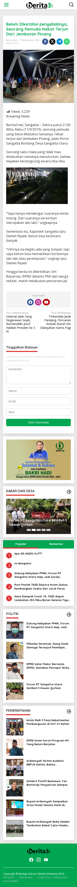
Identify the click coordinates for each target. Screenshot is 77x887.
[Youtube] (46, 302)
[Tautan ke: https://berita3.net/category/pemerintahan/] (69, 711)
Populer (20, 544)
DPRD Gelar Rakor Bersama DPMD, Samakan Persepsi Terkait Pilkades (48, 666)
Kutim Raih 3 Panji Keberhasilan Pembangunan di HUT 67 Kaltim (47, 721)
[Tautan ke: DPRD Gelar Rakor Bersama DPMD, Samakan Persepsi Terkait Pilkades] (14, 670)
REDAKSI (8, 877)
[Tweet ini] (52, 42)
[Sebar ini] (45, 42)
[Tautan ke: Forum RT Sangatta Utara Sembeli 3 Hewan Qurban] (14, 691)
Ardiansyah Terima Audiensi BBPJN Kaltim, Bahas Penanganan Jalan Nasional (45, 762)
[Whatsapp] (67, 42)
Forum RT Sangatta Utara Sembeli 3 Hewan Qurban (38, 522)
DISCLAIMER (10, 881)
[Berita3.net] (39, 5)
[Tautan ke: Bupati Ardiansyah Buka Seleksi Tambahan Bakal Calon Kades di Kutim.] (14, 828)
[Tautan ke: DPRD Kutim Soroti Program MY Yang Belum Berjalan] (14, 747)
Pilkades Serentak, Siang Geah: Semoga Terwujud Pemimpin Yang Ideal (47, 645)
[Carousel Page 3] (39, 530)
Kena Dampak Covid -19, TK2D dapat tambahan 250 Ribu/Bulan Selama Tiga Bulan (41, 598)
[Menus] (6, 4)
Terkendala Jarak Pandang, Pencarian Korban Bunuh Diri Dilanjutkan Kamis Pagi (55, 320)
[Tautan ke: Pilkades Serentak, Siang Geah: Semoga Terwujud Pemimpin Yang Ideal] (14, 650)
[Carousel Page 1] (29, 530)
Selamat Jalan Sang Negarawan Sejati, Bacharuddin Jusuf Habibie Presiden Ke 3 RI (20, 322)
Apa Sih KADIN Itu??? (28, 553)
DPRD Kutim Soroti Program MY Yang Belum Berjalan (47, 742)
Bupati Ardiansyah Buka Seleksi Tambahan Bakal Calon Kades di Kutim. (47, 823)
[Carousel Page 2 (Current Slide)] (34, 530)
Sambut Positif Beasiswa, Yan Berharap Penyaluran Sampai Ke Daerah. (46, 783)
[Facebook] (30, 302)
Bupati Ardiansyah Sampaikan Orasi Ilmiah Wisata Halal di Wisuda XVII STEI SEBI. (47, 803)
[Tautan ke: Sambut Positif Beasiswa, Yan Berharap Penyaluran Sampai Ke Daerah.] (14, 787)
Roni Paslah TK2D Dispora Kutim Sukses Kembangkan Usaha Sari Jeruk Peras (41, 586)
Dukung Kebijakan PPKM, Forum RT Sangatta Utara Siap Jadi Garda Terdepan (37, 575)
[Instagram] (38, 302)
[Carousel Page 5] (48, 530)
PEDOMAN (25, 877)
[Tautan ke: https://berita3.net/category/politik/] (69, 614)
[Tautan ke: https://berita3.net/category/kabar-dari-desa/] (69, 491)
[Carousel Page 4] (43, 530)
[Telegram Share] (59, 42)
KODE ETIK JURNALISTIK (52, 877)
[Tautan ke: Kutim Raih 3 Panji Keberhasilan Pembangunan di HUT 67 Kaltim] (14, 727)
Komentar (56, 544)
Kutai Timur (13, 43)
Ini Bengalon (22, 563)
